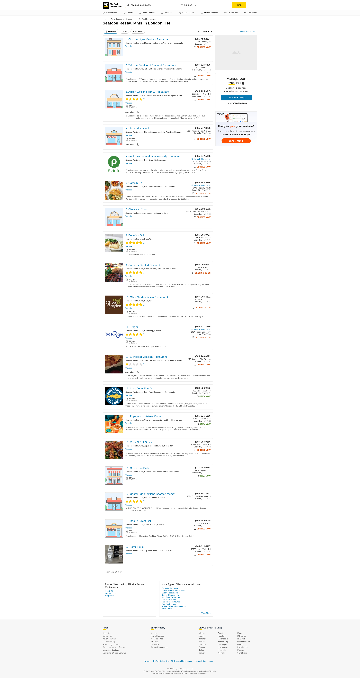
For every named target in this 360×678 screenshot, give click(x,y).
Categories (155, 644)
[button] (252, 5)
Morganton (109, 596)
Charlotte (202, 644)
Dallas (201, 650)
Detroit (220, 633)
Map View (112, 31)
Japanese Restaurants (153, 446)
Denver (201, 653)
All (126, 31)
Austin (201, 636)
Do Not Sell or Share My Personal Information (172, 661)
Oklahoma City (243, 642)
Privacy (147, 661)
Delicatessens (160, 160)
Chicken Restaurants (153, 420)
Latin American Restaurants (175, 360)
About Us (107, 633)
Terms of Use (200, 661)
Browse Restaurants (159, 647)
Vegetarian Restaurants (173, 43)
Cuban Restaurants (170, 593)
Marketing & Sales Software (114, 653)
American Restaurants (173, 69)
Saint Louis (242, 653)
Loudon (119, 19)
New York (241, 639)
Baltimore (203, 639)
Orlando (240, 644)
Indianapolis (223, 639)
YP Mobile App (157, 639)
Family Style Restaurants (174, 95)
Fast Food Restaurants (154, 187)
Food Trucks (167, 609)
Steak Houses (150, 269)
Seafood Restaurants (134, 43)
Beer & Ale (148, 160)
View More (206, 613)
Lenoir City (109, 591)
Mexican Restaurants (153, 43)
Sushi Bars (169, 446)
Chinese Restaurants (153, 472)
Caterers (161, 525)
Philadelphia (110, 593)
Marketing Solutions (111, 650)
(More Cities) (216, 628)
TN (112, 19)
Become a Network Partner (114, 647)
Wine (151, 239)
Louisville (222, 650)
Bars (166, 213)
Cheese (157, 331)
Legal (211, 661)
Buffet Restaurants (171, 472)
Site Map (154, 642)
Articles (154, 633)
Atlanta (201, 633)
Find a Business (157, 636)
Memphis (222, 653)
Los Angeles (223, 647)
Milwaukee (241, 636)
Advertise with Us (110, 639)
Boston (201, 642)
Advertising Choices (111, 644)
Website (128, 46)
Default (206, 31)
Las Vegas (222, 644)
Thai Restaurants (169, 604)
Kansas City (223, 642)
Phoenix (240, 650)
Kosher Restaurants (170, 595)
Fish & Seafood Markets (154, 132)
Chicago (202, 647)
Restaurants (130, 19)
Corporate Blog (109, 642)
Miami (239, 633)
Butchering (148, 331)
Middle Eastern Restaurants (174, 606)
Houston (221, 636)
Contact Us (107, 636)
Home (105, 19)
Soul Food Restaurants (171, 597)
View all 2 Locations (202, 159)
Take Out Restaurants (153, 69)
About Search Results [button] (248, 31)
